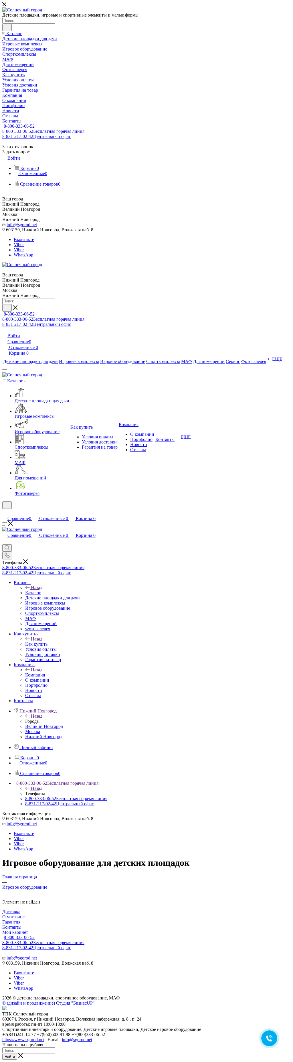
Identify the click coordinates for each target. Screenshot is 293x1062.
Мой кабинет (15, 932)
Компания (35, 674)
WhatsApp (23, 254)
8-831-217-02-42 (36, 136)
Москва (32, 731)
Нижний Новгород (43, 736)
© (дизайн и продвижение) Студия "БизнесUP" (48, 1003)
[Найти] (7, 27)
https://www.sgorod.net (23, 1039)
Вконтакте (24, 239)
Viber (19, 244)
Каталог (33, 592)
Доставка (11, 911)
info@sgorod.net (22, 224)
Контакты (11, 927)
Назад (36, 587)
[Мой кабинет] (4, 512)
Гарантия (11, 922)
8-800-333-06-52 (19, 126)
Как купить (36, 644)
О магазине (13, 916)
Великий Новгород (44, 726)
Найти (10, 1057)
